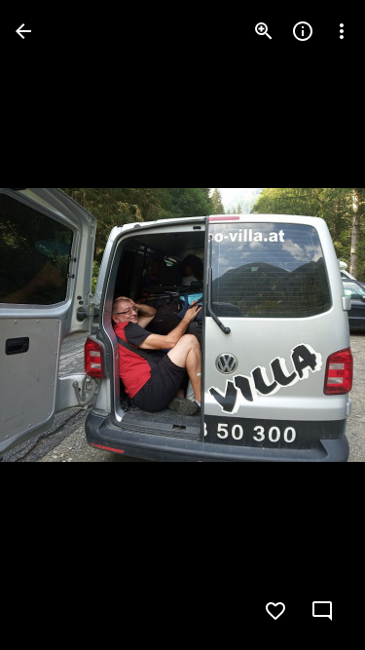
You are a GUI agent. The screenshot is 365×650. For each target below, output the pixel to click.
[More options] (341, 31)
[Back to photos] (23, 31)
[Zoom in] (263, 31)
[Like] (275, 611)
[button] (54, 325)
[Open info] (302, 31)
